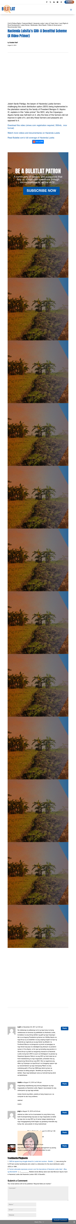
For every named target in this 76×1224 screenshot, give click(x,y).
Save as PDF (39, 141)
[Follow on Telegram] (61, 2)
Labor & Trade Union (51, 23)
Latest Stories (25, 25)
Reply (64, 1028)
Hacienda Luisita (38, 23)
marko (20, 1082)
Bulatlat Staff (14, 42)
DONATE (69, 2)
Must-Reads (42, 25)
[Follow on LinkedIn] (54, 2)
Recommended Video (14, 27)
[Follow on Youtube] (57, 2)
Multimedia (34, 25)
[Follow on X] (50, 2)
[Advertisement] (38, 990)
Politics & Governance (54, 25)
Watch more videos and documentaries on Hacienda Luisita (34, 133)
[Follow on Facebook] (46, 2)
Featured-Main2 (27, 23)
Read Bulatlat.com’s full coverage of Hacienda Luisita (31, 138)
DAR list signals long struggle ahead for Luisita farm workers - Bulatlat (31, 1161)
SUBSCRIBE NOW (41, 191)
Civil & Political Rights (14, 23)
